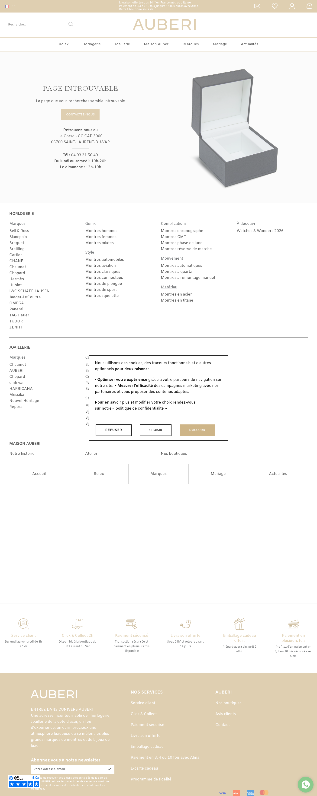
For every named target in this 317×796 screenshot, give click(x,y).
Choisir (155, 430)
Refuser (113, 430)
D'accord (197, 430)
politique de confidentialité (140, 408)
